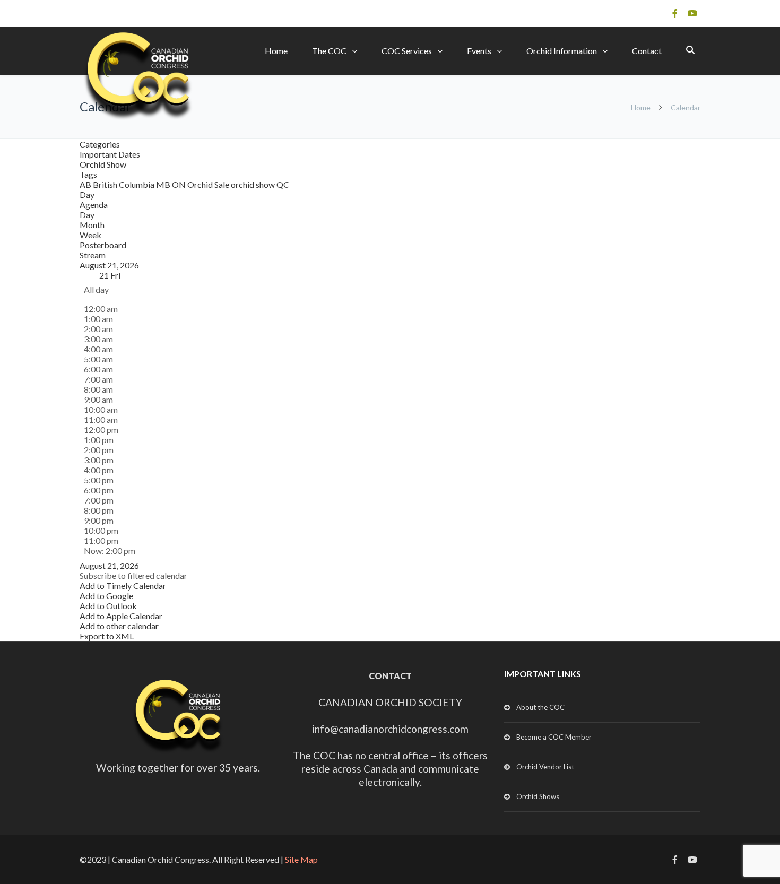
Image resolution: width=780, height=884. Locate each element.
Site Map (301, 859)
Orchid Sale (209, 184)
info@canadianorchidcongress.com (390, 729)
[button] (133, 575)
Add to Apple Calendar (121, 616)
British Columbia (124, 184)
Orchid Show (103, 164)
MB (164, 184)
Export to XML (107, 636)
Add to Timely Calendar (123, 585)
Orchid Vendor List (545, 766)
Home (276, 51)
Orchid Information (561, 51)
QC (282, 184)
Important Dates (110, 154)
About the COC (540, 707)
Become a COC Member (554, 737)
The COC (329, 51)
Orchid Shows (537, 796)
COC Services (407, 51)
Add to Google (106, 596)
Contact (647, 51)
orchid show (253, 184)
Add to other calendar (119, 626)
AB (86, 184)
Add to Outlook (108, 606)
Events (479, 51)
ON (179, 184)
